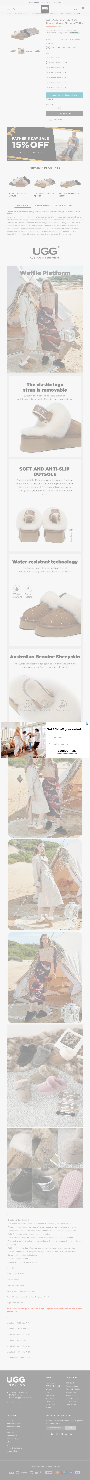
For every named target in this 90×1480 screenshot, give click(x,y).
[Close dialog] (87, 724)
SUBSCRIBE (67, 750)
